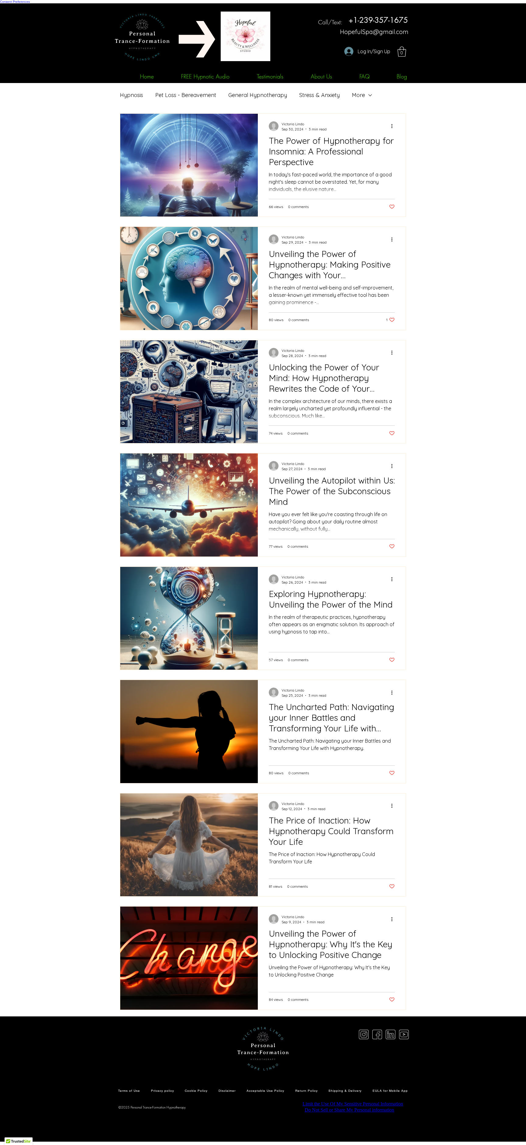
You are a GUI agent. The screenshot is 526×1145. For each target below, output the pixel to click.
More (358, 95)
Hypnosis (131, 95)
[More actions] (394, 126)
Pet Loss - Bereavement (185, 95)
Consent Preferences (15, 1)
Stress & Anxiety (319, 95)
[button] (402, 52)
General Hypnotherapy (257, 95)
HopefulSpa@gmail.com (374, 32)
